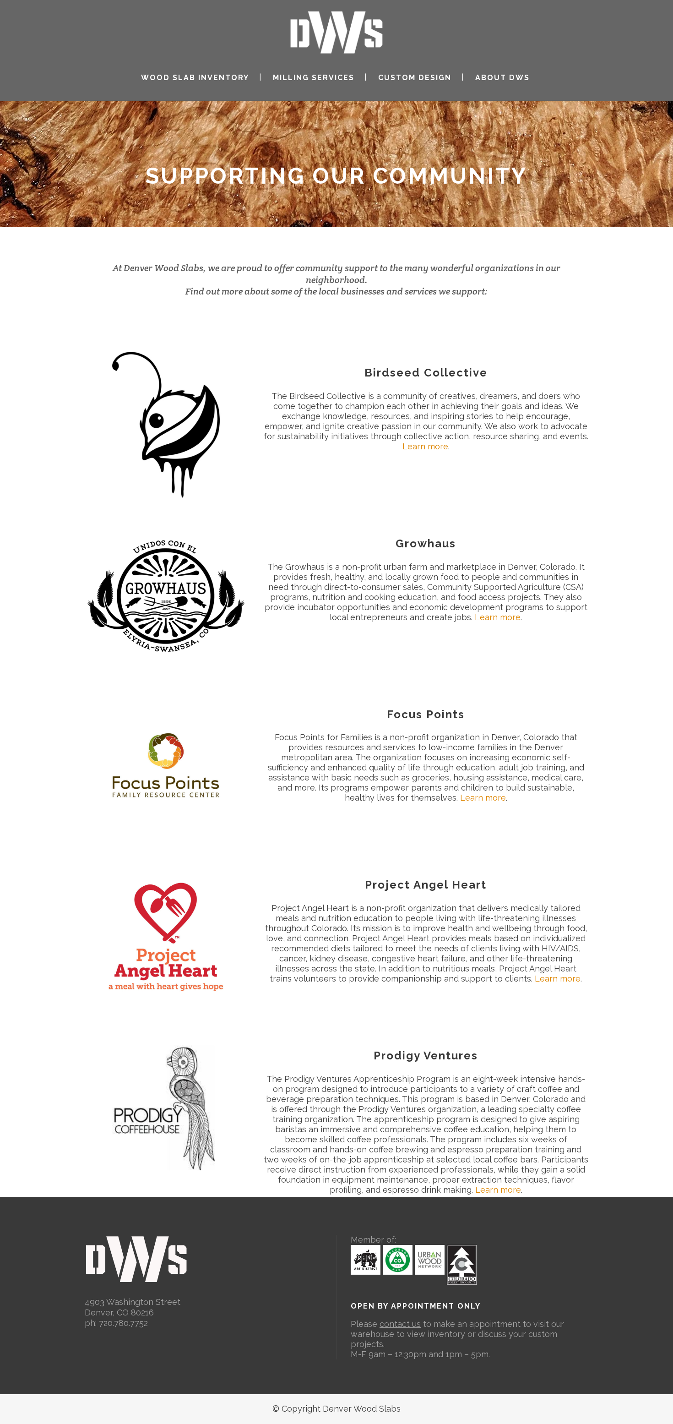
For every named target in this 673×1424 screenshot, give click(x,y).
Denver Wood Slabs (163, 268)
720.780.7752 (123, 1323)
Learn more (425, 446)
